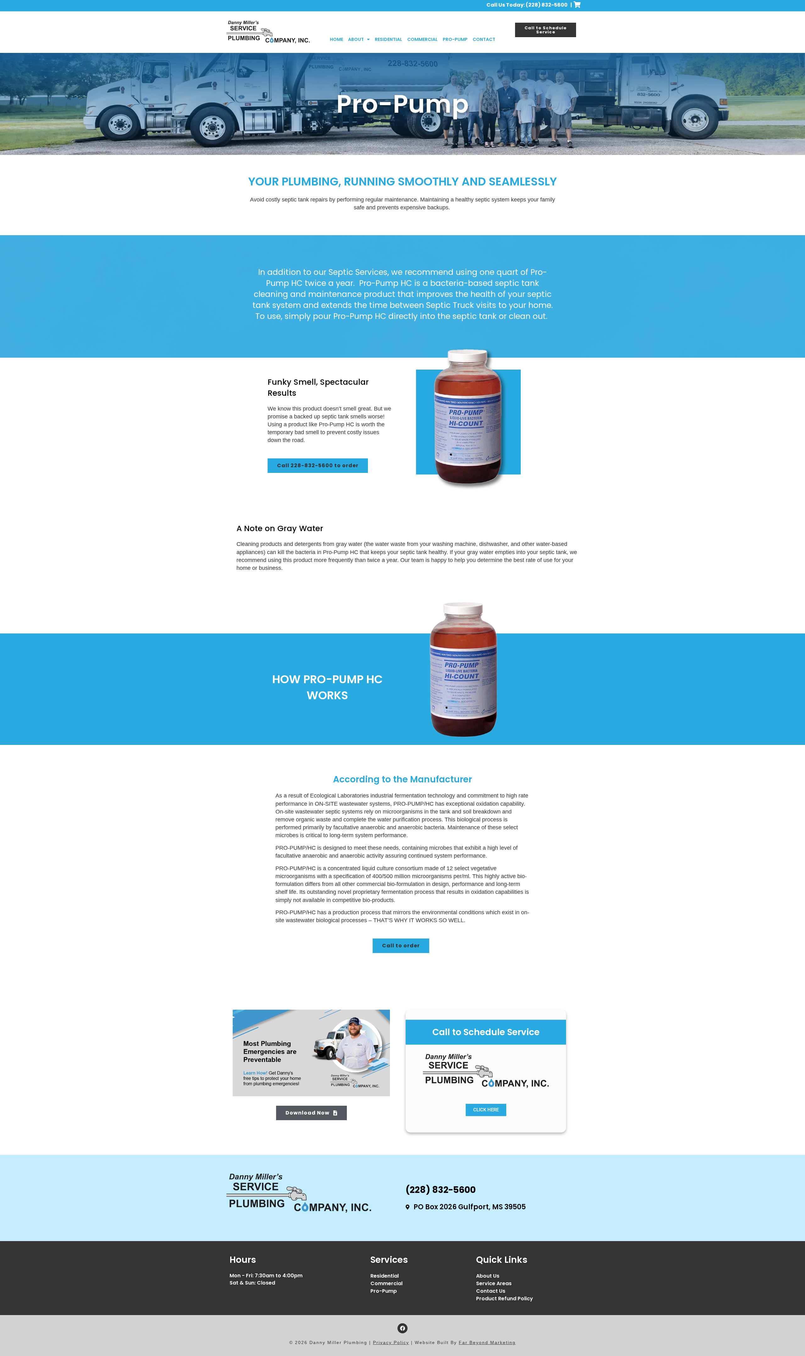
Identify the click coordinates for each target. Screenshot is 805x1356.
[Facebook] (402, 1328)
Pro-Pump (455, 39)
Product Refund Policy (504, 1298)
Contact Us (490, 1291)
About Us (487, 1275)
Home (336, 39)
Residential (388, 39)
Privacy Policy (391, 1342)
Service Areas (494, 1283)
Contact (484, 39)
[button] (318, 465)
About (356, 39)
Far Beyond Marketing (487, 1342)
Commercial (422, 39)
